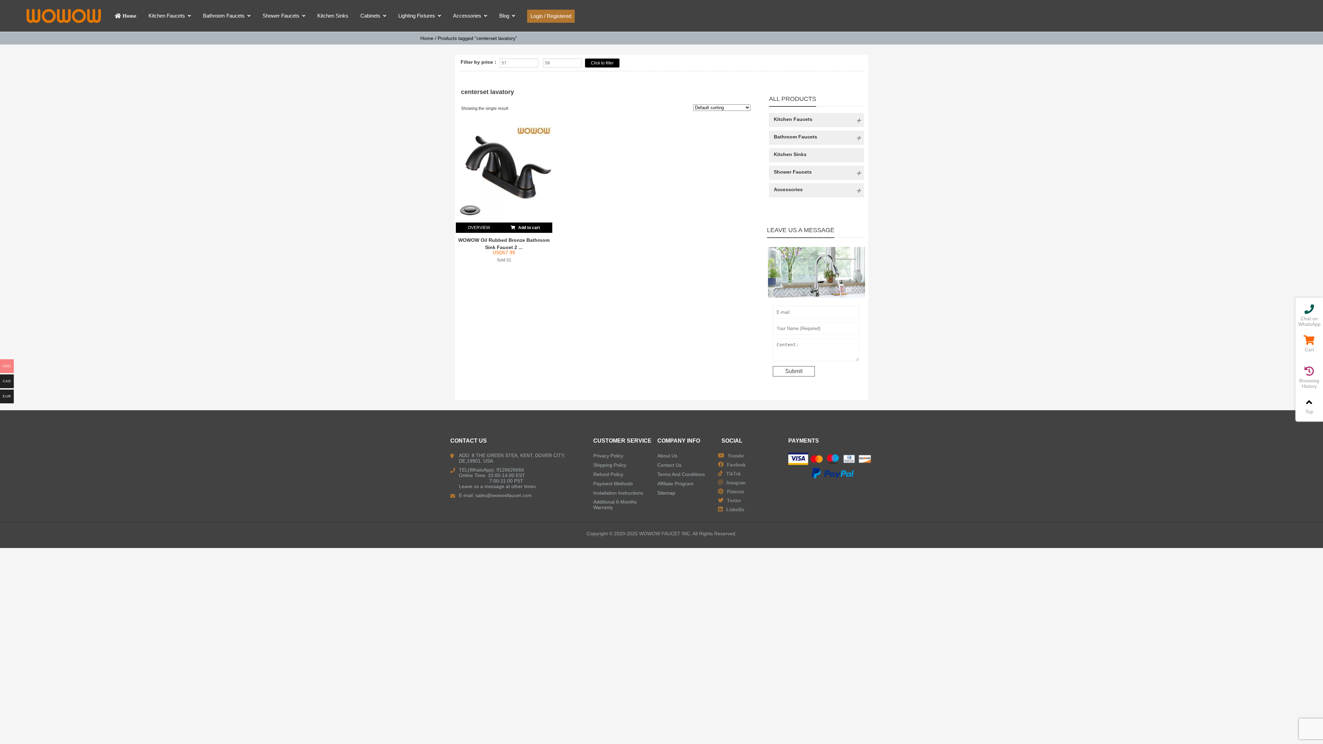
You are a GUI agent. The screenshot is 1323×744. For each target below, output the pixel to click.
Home (426, 38)
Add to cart (528, 227)
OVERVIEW (479, 227)
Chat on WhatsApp (1309, 321)
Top (1309, 411)
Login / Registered (551, 16)
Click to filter (602, 63)
